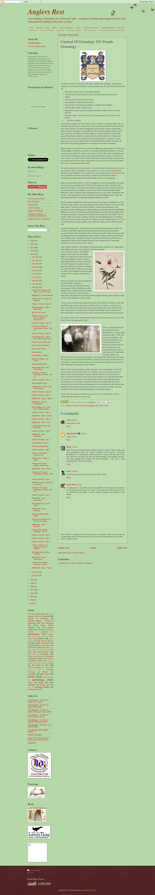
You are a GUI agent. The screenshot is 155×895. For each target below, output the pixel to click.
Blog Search (30, 872)
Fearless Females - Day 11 (41, 412)
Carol (68, 471)
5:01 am (75, 447)
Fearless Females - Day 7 (41, 439)
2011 (32, 254)
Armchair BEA (33, 616)
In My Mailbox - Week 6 (40, 355)
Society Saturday (47, 658)
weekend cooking (42, 687)
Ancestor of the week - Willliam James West (40, 464)
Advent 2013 (40, 614)
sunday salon (45, 685)
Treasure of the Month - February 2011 (40, 454)
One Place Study (47, 652)
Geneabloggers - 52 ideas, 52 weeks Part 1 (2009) (38, 701)
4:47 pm (83, 433)
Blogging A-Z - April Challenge (42, 295)
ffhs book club (48, 677)
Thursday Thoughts (34, 667)
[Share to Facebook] (108, 402)
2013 (32, 247)
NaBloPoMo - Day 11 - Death (42, 398)
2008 (32, 586)
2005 (32, 597)
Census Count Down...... (40, 349)
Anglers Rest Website (35, 211)
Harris (101, 406)
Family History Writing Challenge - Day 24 (39, 563)
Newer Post (63, 548)
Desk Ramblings (47, 623)
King (106, 406)
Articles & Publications (66, 28)
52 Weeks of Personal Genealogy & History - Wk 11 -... (42, 374)
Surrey (51, 663)
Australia (46, 616)
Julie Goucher (71, 433)
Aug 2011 (35, 270)
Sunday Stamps (36, 661)
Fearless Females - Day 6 (41, 450)
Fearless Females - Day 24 (41, 323)
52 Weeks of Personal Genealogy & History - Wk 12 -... (42, 328)
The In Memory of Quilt (36, 199)
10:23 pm (74, 471)
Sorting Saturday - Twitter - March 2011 (41, 308)
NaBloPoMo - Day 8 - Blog (41, 422)
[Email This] (101, 402)
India (29, 645)
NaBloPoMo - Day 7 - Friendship (39, 435)
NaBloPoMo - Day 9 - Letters (42, 416)
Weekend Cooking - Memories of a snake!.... (42, 483)
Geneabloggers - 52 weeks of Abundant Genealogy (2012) (38, 721)
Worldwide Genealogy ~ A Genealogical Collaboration (37, 215)
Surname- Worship (40, 663)
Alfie (50, 614)
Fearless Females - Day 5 (41, 495)
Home (31, 28)
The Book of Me (40, 665)
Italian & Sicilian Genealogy (44, 645)
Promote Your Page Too (35, 176)
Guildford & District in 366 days (39, 219)
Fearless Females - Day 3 (41, 535)
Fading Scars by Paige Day (41, 342)
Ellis (96, 406)
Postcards (44, 654)
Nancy (68, 447)
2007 (32, 590)
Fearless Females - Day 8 (41, 431)
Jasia (68, 420)
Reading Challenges (35, 735)
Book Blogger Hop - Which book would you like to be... (42, 338)
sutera (29, 687)
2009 (32, 583)
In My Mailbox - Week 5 (40, 443)
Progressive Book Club (35, 656)
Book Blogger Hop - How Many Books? (40, 368)
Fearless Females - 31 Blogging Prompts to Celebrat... (40, 547)
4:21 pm (74, 420)
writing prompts (33, 689)
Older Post (122, 548)
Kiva (31, 647)
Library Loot (41, 647)
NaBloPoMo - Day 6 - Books (42, 469)
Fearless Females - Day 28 (41, 304)
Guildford (40, 639)
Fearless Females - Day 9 (41, 395)
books (31, 676)
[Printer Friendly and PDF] (64, 402)
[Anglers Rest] (29, 174)
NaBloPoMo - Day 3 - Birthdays (39, 525)
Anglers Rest (46, 11)
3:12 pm (79, 485)
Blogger (93, 890)
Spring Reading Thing (39, 364)
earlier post (115, 173)
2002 (32, 603)
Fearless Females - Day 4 (41, 479)
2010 (32, 580)
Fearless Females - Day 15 (41, 380)
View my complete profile (37, 46)
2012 (32, 251)
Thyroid (47, 667)
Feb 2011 (35, 572)
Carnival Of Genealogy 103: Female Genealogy (41, 520)
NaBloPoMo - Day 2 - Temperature (39, 558)
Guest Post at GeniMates (41, 345)
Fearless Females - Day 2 (41, 538)
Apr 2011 (35, 284)
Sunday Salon (37, 352)
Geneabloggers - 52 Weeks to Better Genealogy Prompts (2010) (39, 711)
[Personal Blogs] (33, 870)
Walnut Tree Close (34, 669)
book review (45, 674)
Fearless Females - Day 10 (41, 419)
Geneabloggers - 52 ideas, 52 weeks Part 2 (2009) (38, 706)
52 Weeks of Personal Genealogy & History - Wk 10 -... (42, 489)
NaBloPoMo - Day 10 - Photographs (39, 403)
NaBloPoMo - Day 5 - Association (39, 499)
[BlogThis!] (103, 402)
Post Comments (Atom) (76, 553)
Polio (34, 654)
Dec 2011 (35, 257)
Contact (47, 28)
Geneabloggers (34, 634)
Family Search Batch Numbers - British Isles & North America (39, 739)
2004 (32, 600)
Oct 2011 (35, 264)
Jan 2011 (35, 575)
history (30, 682)
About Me (39, 28)
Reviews (34, 658)
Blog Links (121, 28)
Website (54, 28)
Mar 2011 (35, 287)
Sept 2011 (36, 267)
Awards (78, 28)
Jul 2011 (35, 274)
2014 (32, 244)
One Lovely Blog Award (40, 446)
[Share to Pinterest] (110, 402)
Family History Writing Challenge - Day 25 (39, 530)
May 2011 (35, 281)
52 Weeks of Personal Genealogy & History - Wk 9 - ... (42, 474)
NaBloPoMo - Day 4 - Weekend (39, 510)
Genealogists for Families (91, 28)
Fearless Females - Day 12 (41, 392)
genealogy (38, 679)
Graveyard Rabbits (40, 636)
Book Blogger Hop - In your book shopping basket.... (41, 408)
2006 (32, 593)
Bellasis (69, 406)
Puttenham (49, 656)
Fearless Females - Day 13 (41, 333)
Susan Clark (71, 485)
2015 (32, 241)
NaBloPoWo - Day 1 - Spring (42, 568)
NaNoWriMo (32, 743)
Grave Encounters (34, 208)
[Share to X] (106, 402)
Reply (68, 426)
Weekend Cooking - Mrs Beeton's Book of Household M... (40, 318)
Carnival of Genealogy (86, 406)
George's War (32, 205)
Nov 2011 (35, 260)
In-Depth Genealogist (42, 643)
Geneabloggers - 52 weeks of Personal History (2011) (38, 716)
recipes (40, 682)
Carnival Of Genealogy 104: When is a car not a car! (41, 291)
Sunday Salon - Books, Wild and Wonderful (41, 387)
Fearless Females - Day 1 (41, 542)
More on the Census (39, 312)
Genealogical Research (108, 28)
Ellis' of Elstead (33, 202)
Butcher (75, 406)
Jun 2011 (35, 277)
